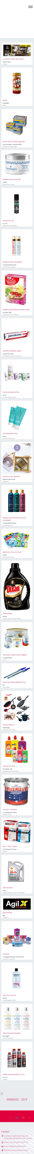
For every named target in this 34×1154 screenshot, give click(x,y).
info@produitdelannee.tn (17, 1146)
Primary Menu (30, 7)
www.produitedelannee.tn (19, 1150)
